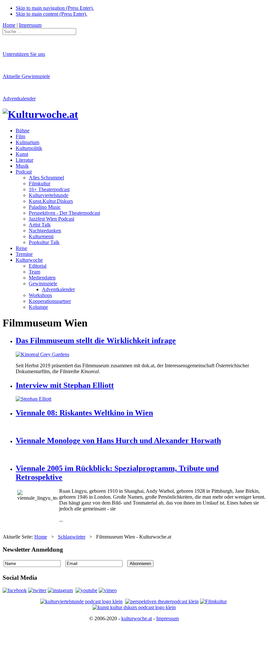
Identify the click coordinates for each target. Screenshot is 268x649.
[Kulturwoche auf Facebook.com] (15, 590)
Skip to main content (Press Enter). (51, 14)
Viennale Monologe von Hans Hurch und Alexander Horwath (118, 440)
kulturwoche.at (136, 618)
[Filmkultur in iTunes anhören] (213, 601)
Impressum (167, 618)
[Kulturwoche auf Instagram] (60, 590)
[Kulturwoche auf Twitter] (37, 590)
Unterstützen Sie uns (24, 54)
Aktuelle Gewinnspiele (26, 76)
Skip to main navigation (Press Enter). (55, 8)
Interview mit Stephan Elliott (65, 385)
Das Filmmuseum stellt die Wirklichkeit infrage (96, 340)
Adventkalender (19, 98)
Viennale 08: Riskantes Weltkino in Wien (84, 412)
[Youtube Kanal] (108, 590)
